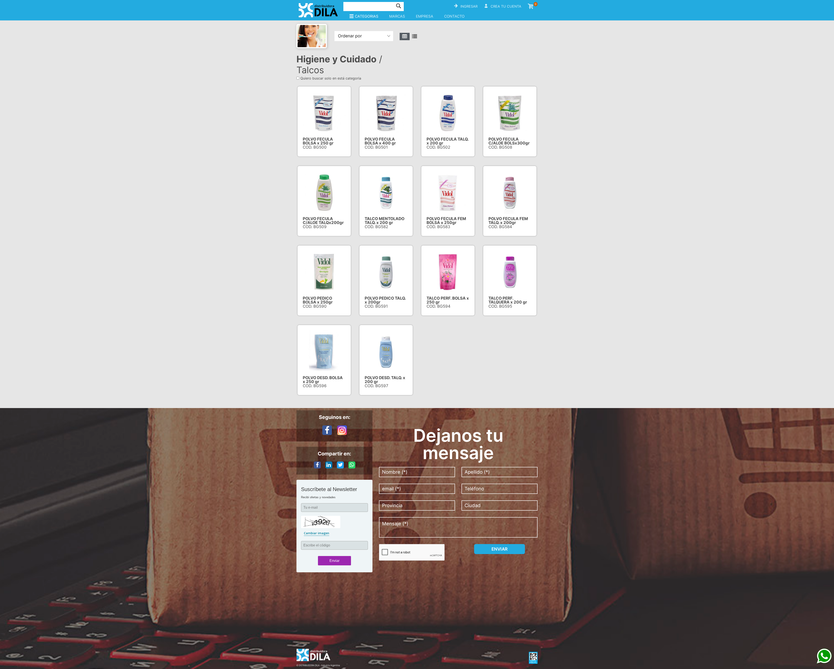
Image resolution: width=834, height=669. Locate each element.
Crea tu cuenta (506, 6)
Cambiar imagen (316, 533)
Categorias (366, 16)
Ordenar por (350, 35)
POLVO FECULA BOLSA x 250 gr (318, 141)
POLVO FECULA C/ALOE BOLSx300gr (509, 141)
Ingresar (469, 6)
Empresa (424, 16)
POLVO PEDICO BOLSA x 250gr (318, 300)
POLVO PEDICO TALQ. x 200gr (385, 300)
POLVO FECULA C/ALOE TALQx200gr (323, 220)
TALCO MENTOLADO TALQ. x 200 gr (384, 220)
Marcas (397, 16)
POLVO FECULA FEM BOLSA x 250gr (446, 220)
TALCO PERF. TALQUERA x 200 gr (507, 300)
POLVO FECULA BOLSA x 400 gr (380, 141)
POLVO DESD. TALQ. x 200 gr (385, 379)
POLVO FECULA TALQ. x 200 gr (447, 141)
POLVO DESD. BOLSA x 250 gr (323, 379)
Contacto (454, 16)
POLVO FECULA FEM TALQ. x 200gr (508, 220)
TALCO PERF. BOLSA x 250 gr (448, 300)
